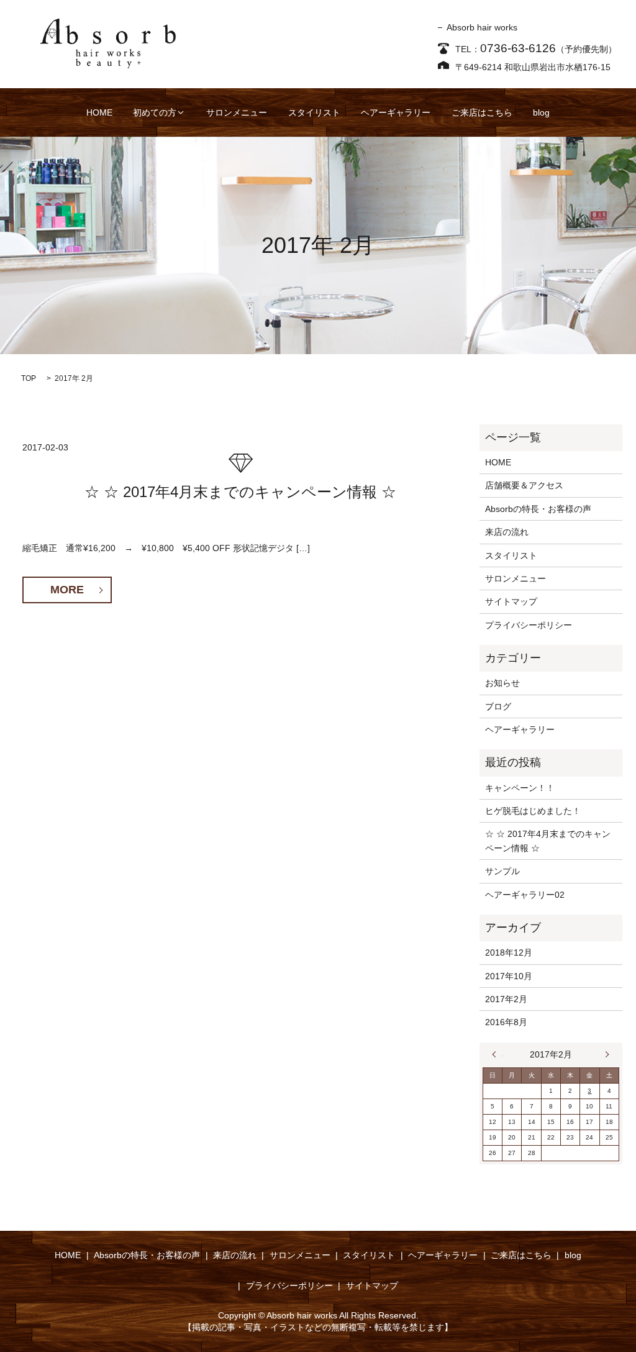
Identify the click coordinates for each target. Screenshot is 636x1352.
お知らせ (502, 683)
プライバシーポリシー (528, 625)
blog (541, 112)
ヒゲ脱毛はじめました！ (533, 811)
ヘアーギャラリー (395, 112)
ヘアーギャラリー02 (525, 895)
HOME (99, 112)
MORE (67, 589)
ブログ (498, 706)
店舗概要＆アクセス (524, 485)
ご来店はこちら (482, 112)
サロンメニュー (236, 112)
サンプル (502, 871)
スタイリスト (314, 112)
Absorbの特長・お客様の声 (538, 509)
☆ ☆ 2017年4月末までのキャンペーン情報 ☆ (240, 491)
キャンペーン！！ (520, 788)
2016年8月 (506, 1022)
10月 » (604, 1054)
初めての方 (154, 112)
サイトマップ (511, 601)
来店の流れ (507, 532)
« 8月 (497, 1054)
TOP (28, 378)
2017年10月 (508, 976)
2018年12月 (508, 952)
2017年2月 (506, 999)
